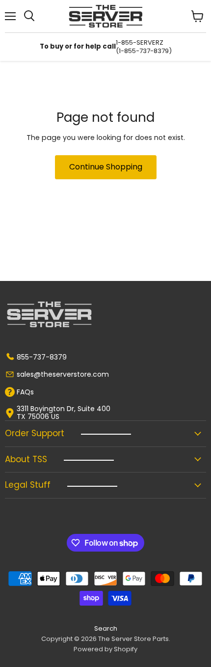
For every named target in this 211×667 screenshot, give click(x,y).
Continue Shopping (105, 166)
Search (105, 628)
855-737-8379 (42, 357)
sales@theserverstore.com (63, 374)
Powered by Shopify (105, 649)
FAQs (25, 392)
